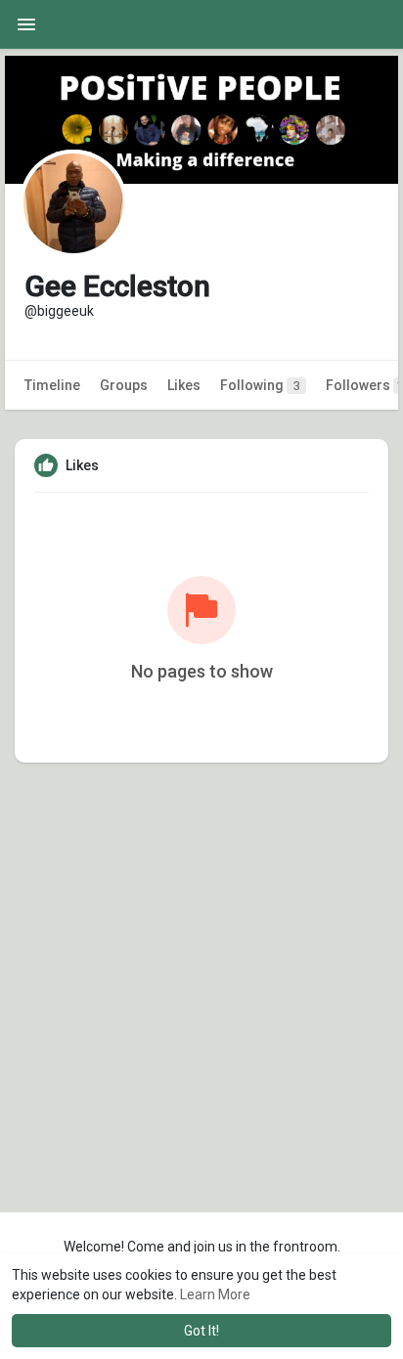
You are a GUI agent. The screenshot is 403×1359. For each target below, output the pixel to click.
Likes (184, 385)
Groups (124, 385)
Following (260, 385)
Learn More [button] (215, 1294)
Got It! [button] (201, 1330)
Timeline (52, 385)
